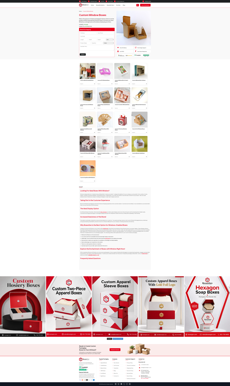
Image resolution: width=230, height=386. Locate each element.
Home (92, 5)
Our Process (116, 365)
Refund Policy (130, 373)
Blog (124, 5)
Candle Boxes (103, 365)
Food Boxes (103, 373)
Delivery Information (131, 378)
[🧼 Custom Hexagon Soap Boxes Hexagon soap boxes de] (207, 306)
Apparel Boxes (104, 362)
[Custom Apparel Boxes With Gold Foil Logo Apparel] (161, 306)
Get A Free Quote (145, 5)
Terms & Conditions (131, 365)
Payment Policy (130, 370)
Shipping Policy (130, 368)
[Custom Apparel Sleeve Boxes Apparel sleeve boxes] (115, 306)
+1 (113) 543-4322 (148, 1)
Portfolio (118, 5)
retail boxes (105, 228)
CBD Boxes (103, 370)
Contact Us (116, 375)
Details (81, 186)
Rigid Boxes (103, 375)
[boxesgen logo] (84, 6)
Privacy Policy (130, 362)
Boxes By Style (110, 5)
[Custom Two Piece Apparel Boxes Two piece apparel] (69, 306)
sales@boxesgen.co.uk (146, 367)
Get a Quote (116, 362)
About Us (116, 373)
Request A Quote (115, 349)
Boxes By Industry (100, 5)
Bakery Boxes (103, 368)
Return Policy (129, 375)
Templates (116, 368)
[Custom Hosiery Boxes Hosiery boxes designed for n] (23, 306)
